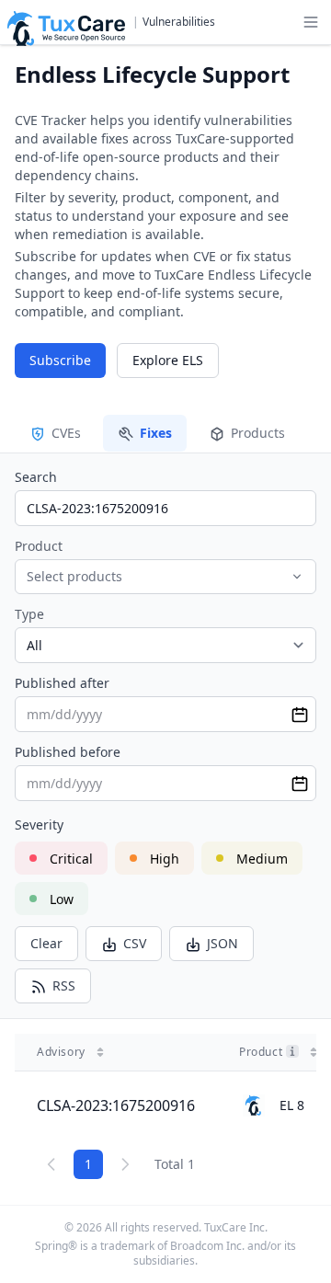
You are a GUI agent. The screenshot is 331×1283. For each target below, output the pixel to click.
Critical (71, 858)
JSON (222, 943)
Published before (67, 752)
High (164, 858)
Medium (262, 858)
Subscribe (60, 360)
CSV (134, 943)
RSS (63, 985)
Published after (62, 683)
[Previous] (51, 1164)
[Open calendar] (300, 714)
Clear (46, 943)
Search (36, 477)
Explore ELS (167, 360)
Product (39, 546)
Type (29, 614)
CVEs (66, 432)
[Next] (125, 1164)
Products (258, 432)
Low (62, 899)
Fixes (156, 432)
